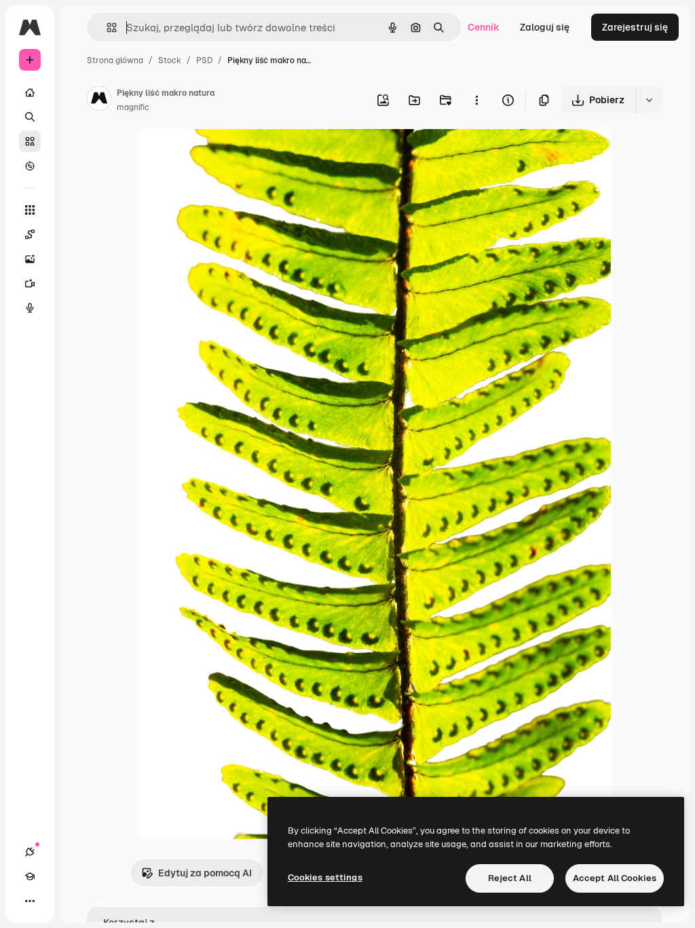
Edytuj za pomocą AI (205, 873)
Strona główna (115, 60)
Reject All (509, 878)
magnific (133, 107)
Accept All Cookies (614, 878)
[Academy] (30, 876)
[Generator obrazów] (30, 259)
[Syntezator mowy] (30, 308)
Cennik (484, 27)
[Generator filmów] (30, 283)
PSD (204, 60)
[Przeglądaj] (30, 166)
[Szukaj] (30, 117)
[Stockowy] (30, 141)
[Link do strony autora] (99, 100)
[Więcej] (30, 901)
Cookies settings (325, 877)
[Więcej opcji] (476, 99)
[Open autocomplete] (106, 27)
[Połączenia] (30, 852)
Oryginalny (232, 154)
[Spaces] (30, 234)
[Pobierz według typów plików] (648, 99)
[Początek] (30, 92)
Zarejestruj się (635, 27)
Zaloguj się (544, 27)
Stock (169, 60)
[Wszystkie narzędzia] (30, 210)
